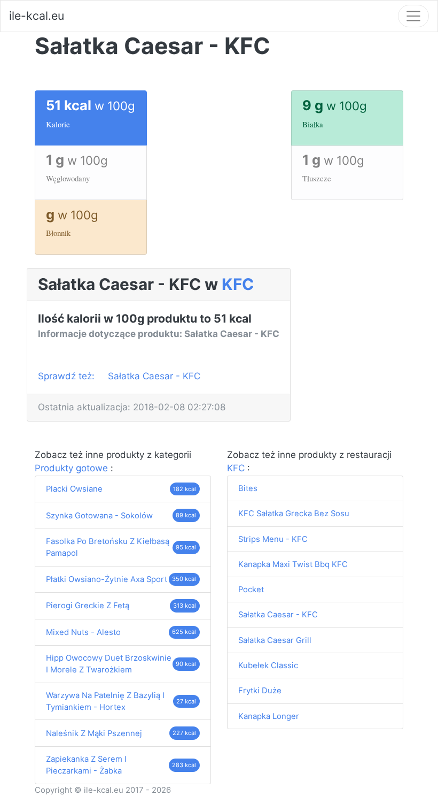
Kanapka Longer (268, 716)
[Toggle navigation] (413, 16)
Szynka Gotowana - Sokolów (99, 516)
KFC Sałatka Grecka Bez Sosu (293, 513)
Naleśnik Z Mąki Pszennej (94, 733)
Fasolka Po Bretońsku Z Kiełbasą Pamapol (107, 547)
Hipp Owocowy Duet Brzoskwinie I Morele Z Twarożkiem (108, 664)
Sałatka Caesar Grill (274, 640)
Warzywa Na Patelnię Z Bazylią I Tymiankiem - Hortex (105, 701)
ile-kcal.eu (36, 15)
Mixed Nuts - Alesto (83, 632)
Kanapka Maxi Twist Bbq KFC (293, 564)
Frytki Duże (259, 690)
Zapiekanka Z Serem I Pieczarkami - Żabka (86, 765)
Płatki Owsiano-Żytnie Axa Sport (106, 579)
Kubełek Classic (268, 665)
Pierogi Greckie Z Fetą (87, 605)
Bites (247, 488)
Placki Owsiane (74, 489)
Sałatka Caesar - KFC (154, 376)
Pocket (251, 589)
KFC (238, 284)
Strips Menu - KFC (273, 539)
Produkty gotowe (73, 468)
